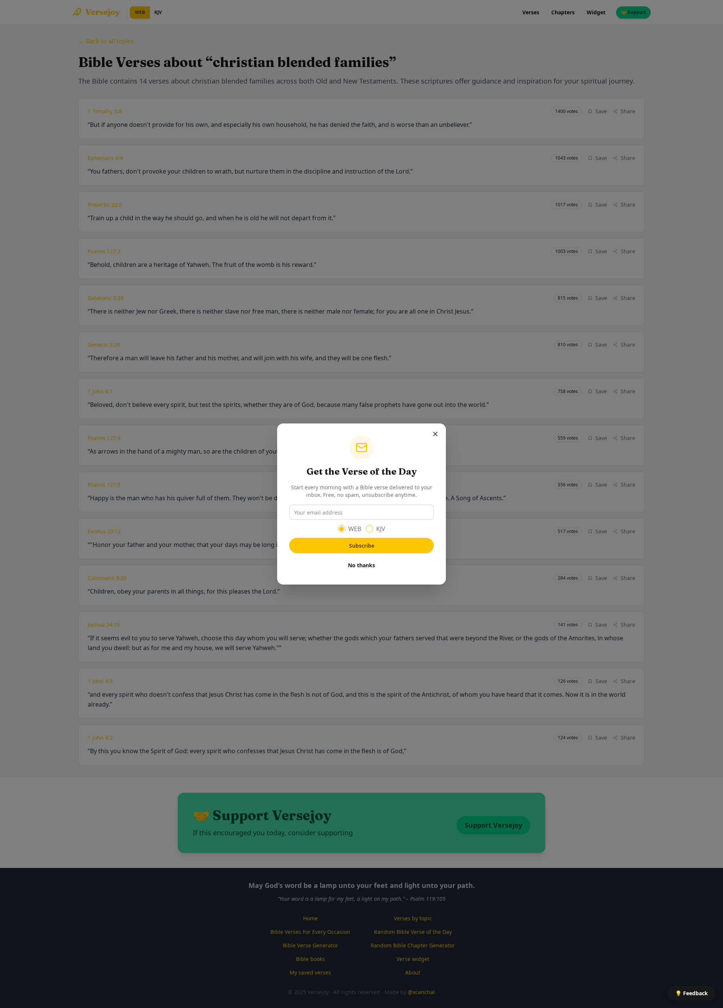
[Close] (435, 434)
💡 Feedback (691, 993)
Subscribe (361, 545)
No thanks (361, 565)
